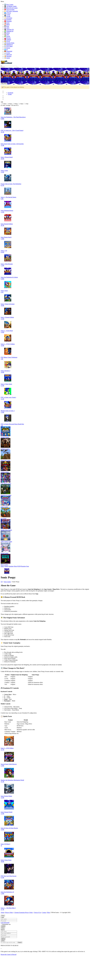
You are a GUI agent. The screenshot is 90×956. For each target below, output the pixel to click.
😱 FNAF (7, 41)
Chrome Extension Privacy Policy (23, 912)
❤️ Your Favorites (9, 9)
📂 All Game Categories (11, 11)
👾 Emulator (7, 19)
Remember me (6, 924)
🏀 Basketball (8, 51)
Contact (44, 912)
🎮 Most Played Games (10, 8)
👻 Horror (7, 48)
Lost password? (5, 922)
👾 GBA (6, 28)
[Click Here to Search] (18, 67)
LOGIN (3, 926)
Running (23, 566)
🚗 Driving (7, 38)
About (2, 912)
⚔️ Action (7, 53)
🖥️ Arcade (7, 16)
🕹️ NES (6, 34)
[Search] (1, 65)
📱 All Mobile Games (10, 6)
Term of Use (37, 912)
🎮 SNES (7, 33)
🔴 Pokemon (8, 21)
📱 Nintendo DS (9, 29)
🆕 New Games (8, 4)
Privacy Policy (9, 912)
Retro (15, 566)
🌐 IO (6, 49)
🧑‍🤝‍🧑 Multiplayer (8, 44)
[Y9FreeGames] (6, 63)
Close (2, 915)
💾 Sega (6, 26)
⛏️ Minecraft (8, 54)
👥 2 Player (7, 13)
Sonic (2, 566)
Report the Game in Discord (8, 954)
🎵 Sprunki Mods (9, 43)
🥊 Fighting (7, 39)
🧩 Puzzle (7, 36)
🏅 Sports (7, 58)
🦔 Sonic (6, 23)
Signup (3, 938)
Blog (48, 912)
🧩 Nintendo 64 (8, 31)
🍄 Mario (7, 24)
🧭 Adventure (8, 18)
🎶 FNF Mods (8, 46)
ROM (19, 566)
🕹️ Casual (7, 14)
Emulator (11, 566)
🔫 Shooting (7, 56)
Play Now (3, 83)
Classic (6, 566)
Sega (27, 566)
